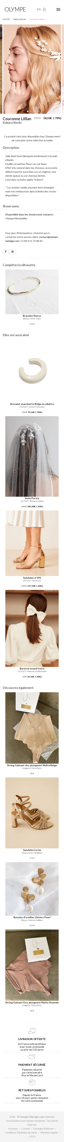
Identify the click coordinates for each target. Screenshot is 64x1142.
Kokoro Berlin (20, 19)
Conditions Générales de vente (21, 1132)
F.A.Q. (33, 1136)
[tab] (32, 147)
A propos (13, 1128)
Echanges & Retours (43, 1128)
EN (39, 9)
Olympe (15, 9)
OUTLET (6, 19)
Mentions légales (49, 1132)
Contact (26, 1128)
